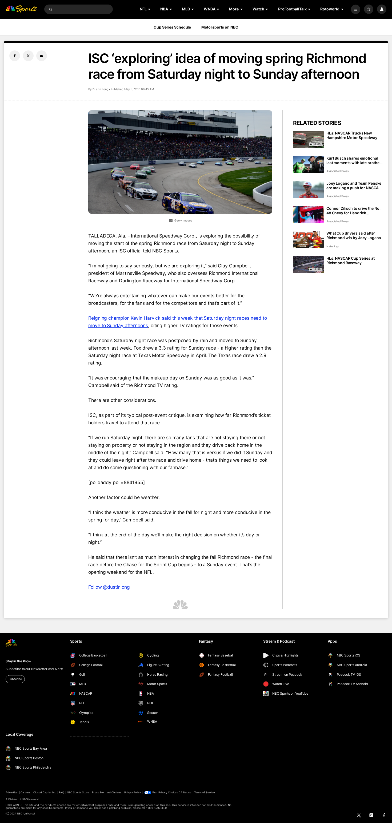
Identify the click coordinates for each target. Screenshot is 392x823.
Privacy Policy (132, 792)
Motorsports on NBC (219, 27)
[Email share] (41, 55)
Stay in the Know (18, 661)
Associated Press (337, 171)
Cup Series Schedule (172, 27)
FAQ (61, 792)
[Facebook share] (14, 55)
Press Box (98, 792)
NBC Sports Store (78, 792)
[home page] (21, 9)
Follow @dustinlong (109, 587)
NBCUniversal (30, 799)
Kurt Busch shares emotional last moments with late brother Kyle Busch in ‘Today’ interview (353, 160)
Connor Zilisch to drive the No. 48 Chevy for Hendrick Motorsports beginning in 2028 (354, 210)
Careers (25, 792)
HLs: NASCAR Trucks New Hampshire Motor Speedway (351, 135)
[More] (355, 9)
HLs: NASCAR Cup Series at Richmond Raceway (350, 260)
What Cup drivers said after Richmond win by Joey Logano (353, 235)
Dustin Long (100, 89)
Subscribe (15, 679)
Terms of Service (204, 792)
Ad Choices (114, 792)
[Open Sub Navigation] (149, 9)
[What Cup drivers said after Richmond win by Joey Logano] (308, 239)
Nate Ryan (333, 246)
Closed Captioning (44, 792)
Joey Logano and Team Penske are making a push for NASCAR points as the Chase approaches (353, 185)
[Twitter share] (28, 55)
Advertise (12, 792)
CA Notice (185, 792)
